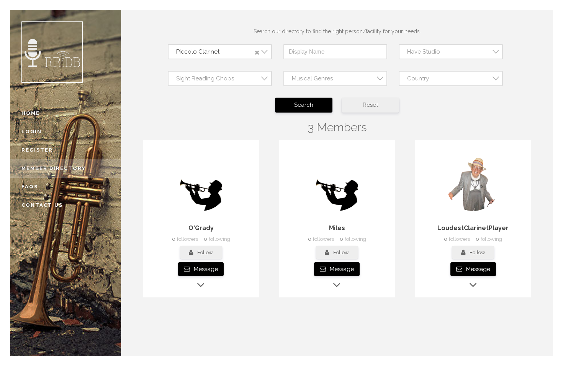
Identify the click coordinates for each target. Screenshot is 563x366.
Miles (337, 228)
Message (205, 269)
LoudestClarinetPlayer (473, 228)
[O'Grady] (201, 211)
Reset (370, 104)
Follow (205, 252)
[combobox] (220, 51)
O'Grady (201, 228)
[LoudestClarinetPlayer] (473, 211)
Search (303, 104)
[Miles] (337, 211)
